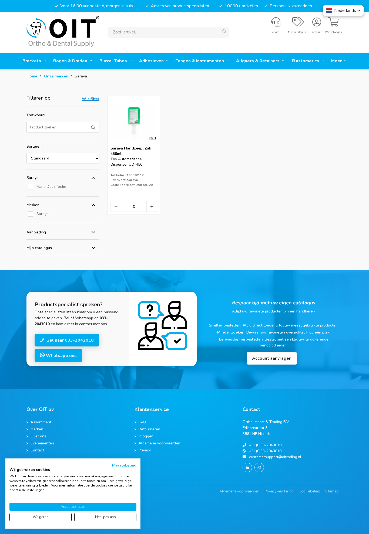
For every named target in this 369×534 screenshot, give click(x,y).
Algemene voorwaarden (239, 491)
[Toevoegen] (151, 206)
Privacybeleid (124, 465)
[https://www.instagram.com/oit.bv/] (259, 467)
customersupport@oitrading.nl (275, 457)
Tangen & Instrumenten (200, 61)
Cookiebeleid (309, 491)
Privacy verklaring (279, 491)
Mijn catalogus (39, 247)
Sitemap (331, 491)
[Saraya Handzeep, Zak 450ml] (133, 144)
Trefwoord (35, 115)
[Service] (275, 24)
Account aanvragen (271, 358)
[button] (343, 10)
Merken (32, 205)
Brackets (32, 61)
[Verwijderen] (115, 206)
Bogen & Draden (70, 61)
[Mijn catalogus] (298, 24)
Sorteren (34, 146)
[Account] (316, 24)
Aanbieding (36, 232)
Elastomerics (306, 61)
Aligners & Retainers (258, 61)
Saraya (32, 177)
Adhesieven (152, 61)
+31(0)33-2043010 (265, 445)
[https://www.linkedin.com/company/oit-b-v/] (247, 467)
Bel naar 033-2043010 (70, 340)
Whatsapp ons (61, 356)
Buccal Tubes (113, 61)
